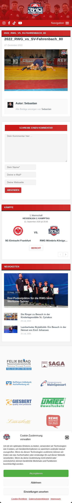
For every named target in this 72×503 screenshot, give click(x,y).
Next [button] (65, 254)
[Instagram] (4, 23)
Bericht (36, 248)
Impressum (56, 499)
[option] (36, 235)
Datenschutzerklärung (39, 499)
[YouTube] (20, 23)
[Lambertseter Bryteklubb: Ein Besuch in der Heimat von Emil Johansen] (10, 332)
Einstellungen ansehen (36, 491)
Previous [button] (60, 254)
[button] (67, 437)
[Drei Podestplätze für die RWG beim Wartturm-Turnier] (36, 307)
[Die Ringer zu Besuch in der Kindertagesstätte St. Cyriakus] (10, 319)
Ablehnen (36, 482)
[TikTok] (14, 23)
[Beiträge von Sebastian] (10, 107)
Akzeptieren (36, 473)
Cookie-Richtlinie (19, 499)
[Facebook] (9, 23)
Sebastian (46, 109)
